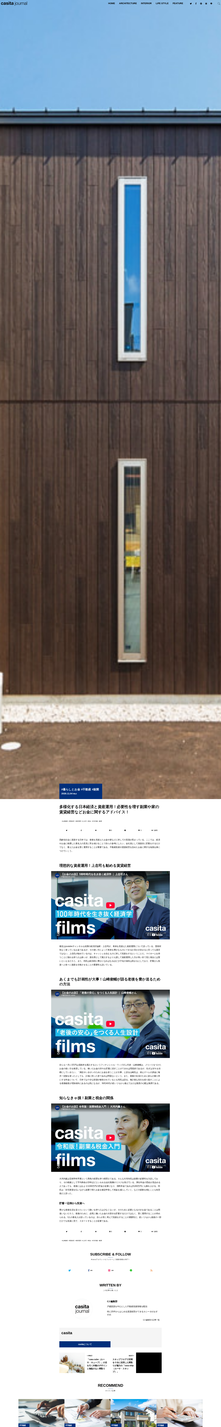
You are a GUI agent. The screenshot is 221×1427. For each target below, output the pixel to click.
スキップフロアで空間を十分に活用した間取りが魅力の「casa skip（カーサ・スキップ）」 (123, 1362)
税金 (89, 821)
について (85, 1344)
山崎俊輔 (65, 821)
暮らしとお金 (71, 789)
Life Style (162, 3)
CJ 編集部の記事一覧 (151, 1320)
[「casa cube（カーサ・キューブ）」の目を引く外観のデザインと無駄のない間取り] (72, 1363)
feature (178, 3)
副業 (96, 789)
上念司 (85, 821)
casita (66, 1333)
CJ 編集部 (112, 1301)
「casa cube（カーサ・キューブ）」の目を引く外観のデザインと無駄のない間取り (97, 1362)
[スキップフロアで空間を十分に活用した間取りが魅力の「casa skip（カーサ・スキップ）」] (149, 1363)
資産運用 (78, 821)
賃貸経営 (71, 821)
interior (146, 3)
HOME (111, 3)
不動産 (87, 789)
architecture (128, 3)
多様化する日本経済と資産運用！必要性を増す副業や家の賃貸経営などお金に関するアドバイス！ (109, 809)
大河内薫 (95, 821)
